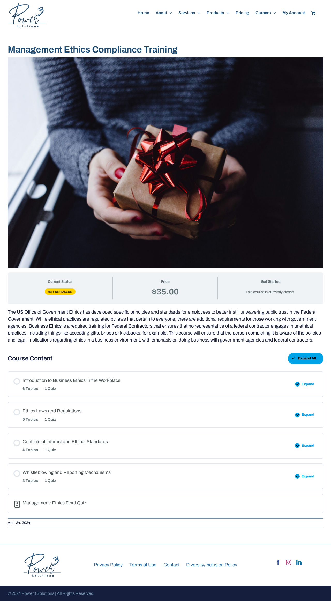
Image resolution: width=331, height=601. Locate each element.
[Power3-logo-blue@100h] (42, 554)
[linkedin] (299, 562)
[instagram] (288, 562)
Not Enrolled (60, 291)
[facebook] (278, 562)
